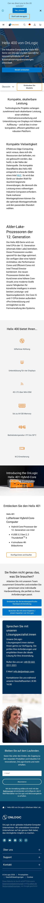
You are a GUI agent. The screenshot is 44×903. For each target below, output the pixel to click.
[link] (14, 24)
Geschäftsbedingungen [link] (15, 877)
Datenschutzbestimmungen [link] (13, 883)
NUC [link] (19, 175)
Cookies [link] (30, 877)
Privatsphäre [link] (23, 874)
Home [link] (3, 807)
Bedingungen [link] (8, 791)
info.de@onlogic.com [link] (23, 671)
